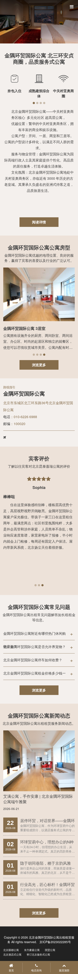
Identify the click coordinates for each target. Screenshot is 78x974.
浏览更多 (39, 364)
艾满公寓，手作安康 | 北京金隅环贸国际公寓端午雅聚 (38, 798)
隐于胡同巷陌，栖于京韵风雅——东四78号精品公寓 (45, 863)
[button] (37, 39)
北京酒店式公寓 (12, 954)
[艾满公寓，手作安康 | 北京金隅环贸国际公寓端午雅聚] (39, 760)
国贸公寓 (50, 950)
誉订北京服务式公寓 (38, 954)
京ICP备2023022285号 (55, 942)
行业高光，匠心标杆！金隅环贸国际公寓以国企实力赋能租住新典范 (47, 884)
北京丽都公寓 (11, 950)
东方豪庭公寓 (32, 950)
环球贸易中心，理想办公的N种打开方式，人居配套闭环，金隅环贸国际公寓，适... (47, 842)
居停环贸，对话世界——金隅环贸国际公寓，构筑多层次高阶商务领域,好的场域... (47, 820)
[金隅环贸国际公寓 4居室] (39, 294)
